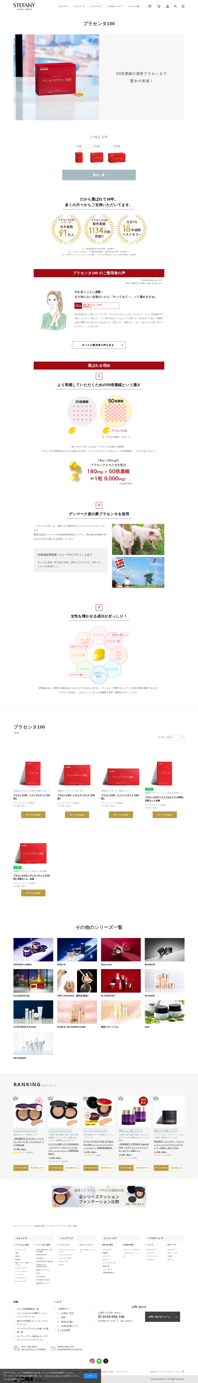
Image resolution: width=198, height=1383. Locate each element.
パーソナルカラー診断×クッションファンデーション (32, 1315)
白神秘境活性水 (108, 1273)
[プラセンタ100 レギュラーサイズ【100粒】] (77, 766)
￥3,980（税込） (20, 1149)
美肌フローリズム (42, 1270)
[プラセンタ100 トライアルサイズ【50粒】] (33, 766)
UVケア (62, 1265)
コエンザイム (108, 1269)
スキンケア (63, 6)
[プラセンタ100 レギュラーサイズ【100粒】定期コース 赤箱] (33, 845)
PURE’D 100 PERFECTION (41, 1266)
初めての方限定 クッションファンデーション (32, 1323)
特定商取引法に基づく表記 (102, 1372)
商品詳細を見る (37, 1168)
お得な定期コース (69, 1326)
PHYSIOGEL (41, 1277)
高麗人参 (106, 1266)
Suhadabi (40, 1258)
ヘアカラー (150, 1259)
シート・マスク (21, 1271)
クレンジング (20, 1250)
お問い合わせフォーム (159, 1317)
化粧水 (17, 1256)
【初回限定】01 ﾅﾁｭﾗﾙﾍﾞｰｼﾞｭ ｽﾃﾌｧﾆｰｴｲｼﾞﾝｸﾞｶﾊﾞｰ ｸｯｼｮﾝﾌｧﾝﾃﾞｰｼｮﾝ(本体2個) (28, 1141)
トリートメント (152, 1256)
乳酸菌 (105, 1253)
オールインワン (21, 1268)
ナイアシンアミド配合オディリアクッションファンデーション (32, 1338)
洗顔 (17, 1253)
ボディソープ (172, 1253)
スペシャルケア (21, 1281)
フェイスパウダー (65, 1258)
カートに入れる (33, 815)
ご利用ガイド (64, 1309)
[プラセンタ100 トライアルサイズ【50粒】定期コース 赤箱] (165, 766)
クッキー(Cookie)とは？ (14, 1379)
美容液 (17, 1259)
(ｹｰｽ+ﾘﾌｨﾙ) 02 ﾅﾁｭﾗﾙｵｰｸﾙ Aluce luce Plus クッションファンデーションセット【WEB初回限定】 (98, 1144)
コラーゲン (107, 1256)
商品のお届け (67, 1322)
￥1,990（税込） (90, 1152)
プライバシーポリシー (53, 1376)
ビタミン (106, 1259)
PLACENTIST (41, 1255)
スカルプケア (151, 1250)
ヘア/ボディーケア (115, 6)
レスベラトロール (109, 1263)
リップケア (19, 1275)
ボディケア (171, 1250)
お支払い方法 (67, 1313)
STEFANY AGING (42, 1280)
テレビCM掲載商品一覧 (28, 1309)
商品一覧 (99, 174)
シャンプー (150, 1253)
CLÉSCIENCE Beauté (44, 1261)
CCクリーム (63, 1261)
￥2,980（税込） (160, 1152)
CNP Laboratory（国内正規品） (44, 1251)
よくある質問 (64, 1330)
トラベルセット (21, 1278)
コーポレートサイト (165, 1372)
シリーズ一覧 (133, 6)
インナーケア (96, 6)
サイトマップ (122, 1372)
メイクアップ (79, 6)
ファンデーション (65, 1255)
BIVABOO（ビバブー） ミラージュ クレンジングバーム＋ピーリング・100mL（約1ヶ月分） (169, 1144)
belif (38, 1273)
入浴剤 (169, 1256)
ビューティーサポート (132, 1250)
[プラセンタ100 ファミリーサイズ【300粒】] (121, 766)
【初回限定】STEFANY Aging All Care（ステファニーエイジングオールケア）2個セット (134, 1147)
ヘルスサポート (129, 1253)
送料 (63, 1317)
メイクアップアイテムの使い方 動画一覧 (32, 1330)
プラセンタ (107, 1250)
